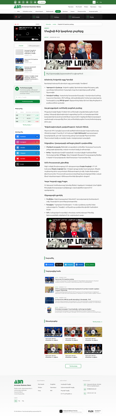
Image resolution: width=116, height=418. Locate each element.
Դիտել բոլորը (27, 124)
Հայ (94, 2)
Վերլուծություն (39, 11)
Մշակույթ (65, 11)
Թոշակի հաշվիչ (65, 390)
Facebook (50, 264)
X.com (60, 264)
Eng (101, 2)
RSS (51, 390)
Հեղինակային (49, 11)
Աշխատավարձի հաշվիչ (67, 387)
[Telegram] (27, 2)
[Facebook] (19, 2)
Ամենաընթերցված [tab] (34, 45)
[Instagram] (23, 2)
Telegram (70, 264)
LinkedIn (80, 264)
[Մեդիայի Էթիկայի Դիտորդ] (15, 2)
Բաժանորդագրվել (27, 101)
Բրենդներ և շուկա (27, 11)
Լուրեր (58, 11)
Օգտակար (93, 6)
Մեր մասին (79, 6)
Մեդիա (86, 6)
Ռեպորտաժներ (82, 11)
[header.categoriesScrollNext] (101, 11)
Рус (97, 2)
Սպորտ (73, 11)
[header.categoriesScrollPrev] (15, 11)
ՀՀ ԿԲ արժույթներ (66, 393)
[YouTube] (35, 2)
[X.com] (31, 2)
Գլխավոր (70, 6)
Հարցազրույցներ (93, 11)
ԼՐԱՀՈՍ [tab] (21, 45)
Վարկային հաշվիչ (66, 384)
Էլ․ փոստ (91, 264)
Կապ (99, 6)
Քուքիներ (52, 384)
